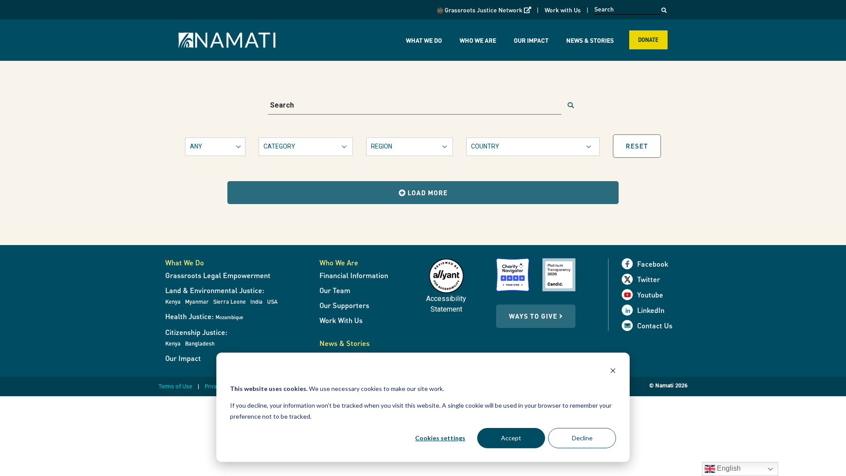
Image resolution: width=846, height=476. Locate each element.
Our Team (334, 290)
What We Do (424, 40)
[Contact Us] (629, 325)
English (728, 468)
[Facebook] (629, 263)
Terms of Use (175, 386)
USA (272, 301)
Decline (582, 438)
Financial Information (353, 275)
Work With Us (341, 320)
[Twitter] (629, 279)
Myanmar (197, 301)
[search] (570, 106)
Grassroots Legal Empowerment (218, 275)
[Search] (664, 7)
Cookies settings (440, 438)
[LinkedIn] (629, 310)
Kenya (173, 301)
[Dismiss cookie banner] (613, 371)
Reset (637, 145)
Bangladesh (200, 343)
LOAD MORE (427, 192)
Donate (648, 39)
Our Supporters (344, 305)
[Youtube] (629, 294)
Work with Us (563, 10)
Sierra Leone (229, 301)
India (256, 301)
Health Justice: (204, 316)
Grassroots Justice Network (487, 9)
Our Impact (531, 40)
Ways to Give (534, 316)
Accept (511, 438)
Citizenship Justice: (196, 332)
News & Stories (590, 40)
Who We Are (478, 40)
